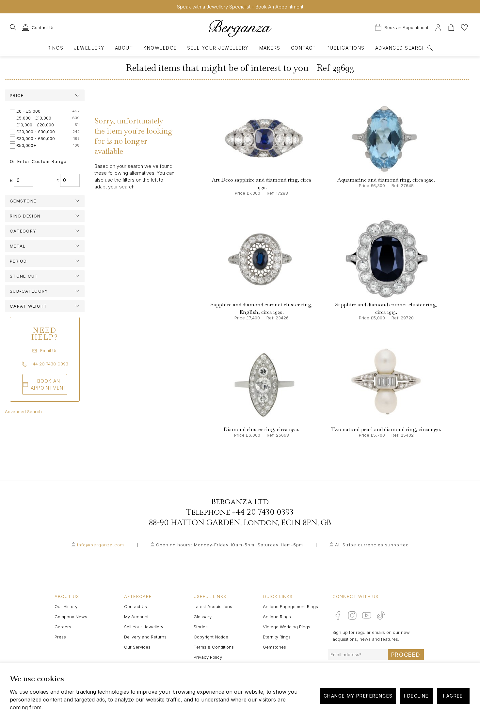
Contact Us (135, 606)
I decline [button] (416, 696)
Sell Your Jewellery (217, 48)
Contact (303, 48)
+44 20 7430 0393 (263, 512)
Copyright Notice (211, 636)
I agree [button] (453, 696)
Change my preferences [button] (358, 696)
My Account (136, 616)
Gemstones (274, 647)
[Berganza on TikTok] (381, 615)
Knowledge (160, 48)
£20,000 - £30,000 (35, 131)
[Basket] (451, 26)
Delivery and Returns (145, 636)
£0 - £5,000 (28, 111)
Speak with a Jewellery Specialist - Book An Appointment (240, 7)
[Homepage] (240, 28)
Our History (66, 606)
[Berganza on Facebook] (338, 615)
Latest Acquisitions (213, 606)
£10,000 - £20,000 (35, 124)
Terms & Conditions (214, 647)
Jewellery (89, 48)
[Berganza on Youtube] (366, 615)
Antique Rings (277, 616)
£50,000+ (26, 145)
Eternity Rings (277, 636)
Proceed (406, 655)
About (124, 48)
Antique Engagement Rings (290, 606)
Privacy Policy (208, 657)
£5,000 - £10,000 (33, 118)
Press (60, 636)
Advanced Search (23, 411)
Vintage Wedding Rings (286, 626)
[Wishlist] (464, 26)
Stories (201, 626)
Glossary (203, 616)
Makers (269, 48)
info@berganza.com (100, 544)
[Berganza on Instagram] (352, 615)
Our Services (137, 647)
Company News (71, 616)
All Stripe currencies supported (372, 544)
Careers (63, 626)
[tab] (45, 95)
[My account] (438, 26)
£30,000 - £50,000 (35, 138)
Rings (55, 48)
